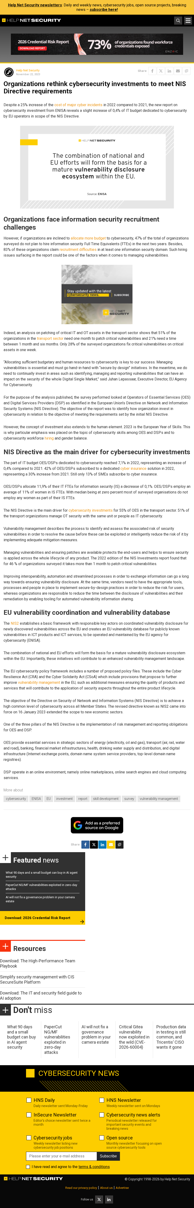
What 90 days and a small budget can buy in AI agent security (21, 1037)
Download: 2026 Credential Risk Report (37, 918)
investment (64, 799)
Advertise (122, 1188)
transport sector (50, 338)
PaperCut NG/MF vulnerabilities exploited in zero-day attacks (57, 1039)
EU (49, 799)
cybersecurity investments (91, 510)
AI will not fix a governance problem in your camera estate (96, 1034)
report (82, 799)
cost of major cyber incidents (78, 105)
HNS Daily (44, 1100)
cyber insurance (133, 468)
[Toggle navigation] (188, 21)
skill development (106, 799)
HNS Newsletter (123, 1100)
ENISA (36, 799)
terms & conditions (94, 1166)
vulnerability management (39, 682)
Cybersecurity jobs (53, 1138)
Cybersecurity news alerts (133, 1115)
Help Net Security (28, 70)
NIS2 (15, 623)
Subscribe (108, 1156)
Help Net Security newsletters (35, 5)
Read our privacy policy (81, 1188)
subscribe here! (104, 9)
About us (106, 1188)
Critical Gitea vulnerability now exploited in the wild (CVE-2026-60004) (134, 1037)
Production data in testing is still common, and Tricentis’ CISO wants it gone (171, 1037)
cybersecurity (16, 799)
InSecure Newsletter (55, 1115)
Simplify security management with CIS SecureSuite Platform (37, 979)
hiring (49, 438)
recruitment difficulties (78, 249)
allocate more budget (88, 238)
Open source (119, 1138)
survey (129, 799)
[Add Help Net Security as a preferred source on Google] (186, 71)
